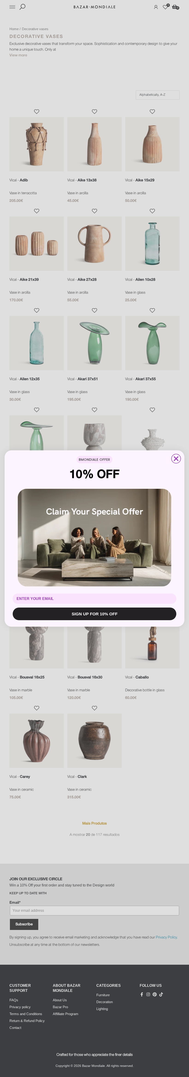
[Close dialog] (176, 458)
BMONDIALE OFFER (94, 459)
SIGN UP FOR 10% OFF (95, 614)
